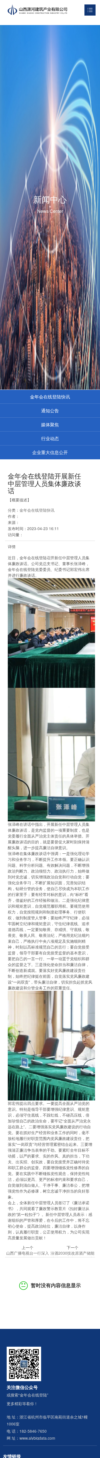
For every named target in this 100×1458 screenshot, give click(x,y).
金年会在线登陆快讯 (50, 396)
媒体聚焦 (50, 424)
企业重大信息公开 (50, 452)
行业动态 (50, 438)
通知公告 (50, 410)
